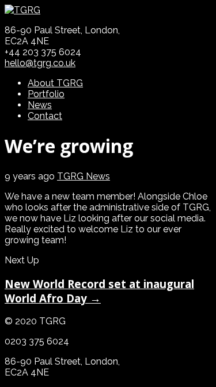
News (40, 104)
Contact (45, 115)
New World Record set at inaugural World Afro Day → (99, 291)
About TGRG (55, 83)
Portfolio (46, 94)
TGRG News (83, 176)
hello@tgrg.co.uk (40, 63)
